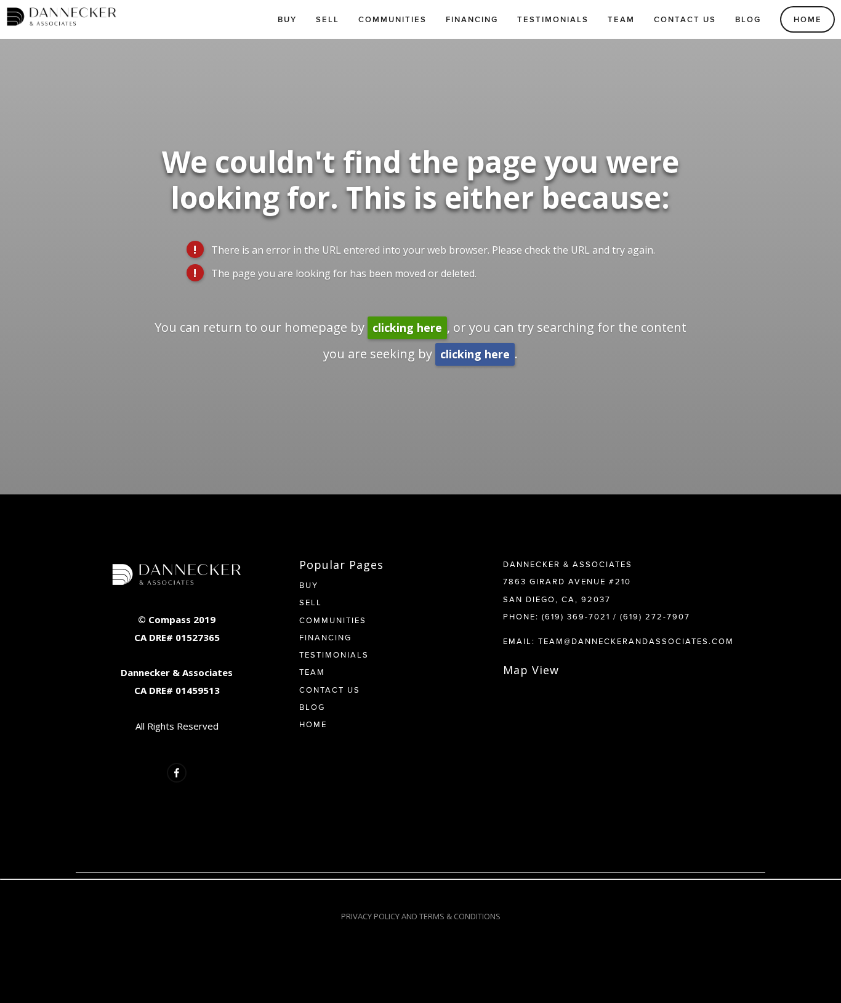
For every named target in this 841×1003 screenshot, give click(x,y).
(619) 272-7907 (655, 616)
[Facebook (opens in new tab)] (177, 773)
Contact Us (685, 19)
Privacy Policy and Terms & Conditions (421, 916)
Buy (287, 19)
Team (621, 19)
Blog (748, 19)
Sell (327, 19)
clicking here (407, 327)
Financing (472, 19)
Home (808, 19)
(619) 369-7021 (576, 616)
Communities (392, 19)
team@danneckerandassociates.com (636, 641)
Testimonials (553, 19)
